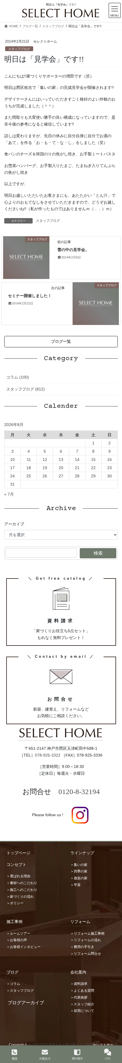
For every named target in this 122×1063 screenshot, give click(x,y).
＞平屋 (75, 885)
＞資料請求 (78, 984)
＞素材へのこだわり (22, 883)
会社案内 (78, 972)
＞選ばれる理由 (18, 876)
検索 (98, 553)
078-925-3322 (47, 755)
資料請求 (77, 1058)
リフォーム (80, 921)
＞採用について (82, 1011)
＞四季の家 (78, 871)
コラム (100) (17, 377)
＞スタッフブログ (20, 991)
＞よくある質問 (82, 991)
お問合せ (45, 1058)
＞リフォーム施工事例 (87, 933)
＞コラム (13, 984)
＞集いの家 (78, 865)
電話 (14, 1058)
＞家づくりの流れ (20, 897)
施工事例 (14, 921)
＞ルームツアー (18, 933)
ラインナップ (82, 853)
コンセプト (16, 864)
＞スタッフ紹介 (82, 1004)
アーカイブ (14, 524)
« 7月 (9, 494)
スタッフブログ (19, 49)
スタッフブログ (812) (25, 389)
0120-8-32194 (79, 791)
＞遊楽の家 (78, 878)
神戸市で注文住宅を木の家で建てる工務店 (60, 1045)
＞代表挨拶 (78, 997)
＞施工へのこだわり (22, 890)
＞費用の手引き (82, 947)
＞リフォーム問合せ (85, 954)
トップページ (18, 853)
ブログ (12, 972)
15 (93, 459)
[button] (61, 341)
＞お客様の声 (17, 940)
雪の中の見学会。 (73, 250)
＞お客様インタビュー (24, 947)
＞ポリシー (15, 903)
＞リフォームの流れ (85, 940)
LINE (108, 1058)
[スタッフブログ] (26, 257)
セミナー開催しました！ (30, 296)
